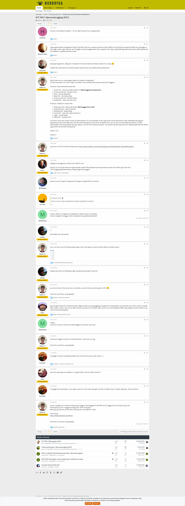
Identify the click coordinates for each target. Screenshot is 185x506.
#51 (147, 243)
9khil (43, 443)
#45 (147, 143)
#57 (147, 352)
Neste (55, 23)
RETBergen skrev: (56, 198)
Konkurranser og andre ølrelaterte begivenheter (64, 443)
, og (61, 172)
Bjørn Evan (44, 467)
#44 (147, 77)
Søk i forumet (47, 11)
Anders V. (39, 20)
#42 (147, 44)
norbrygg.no (72, 8)
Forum (39, 8)
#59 (147, 386)
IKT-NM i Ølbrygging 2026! (51, 441)
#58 (147, 369)
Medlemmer (60, 8)
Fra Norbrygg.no (60, 455)
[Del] (144, 28)
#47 (147, 178)
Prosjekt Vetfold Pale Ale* (51, 465)
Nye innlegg (48, 8)
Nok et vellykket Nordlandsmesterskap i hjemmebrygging (62, 453)
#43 (147, 60)
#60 (147, 402)
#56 (147, 335)
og (58, 427)
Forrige (40, 23)
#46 (147, 160)
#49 (147, 210)
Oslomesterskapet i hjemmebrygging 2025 (57, 447)
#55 (147, 319)
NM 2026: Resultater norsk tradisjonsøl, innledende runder (62, 459)
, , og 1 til (61, 314)
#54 (147, 302)
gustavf (43, 449)
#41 (147, 27)
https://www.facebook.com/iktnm (61, 416)
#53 (147, 284)
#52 (147, 267)
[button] (53, 8)
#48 (147, 194)
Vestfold (57, 467)
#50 (147, 227)
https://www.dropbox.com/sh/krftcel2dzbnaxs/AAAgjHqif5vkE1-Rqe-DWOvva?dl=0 (106, 146)
